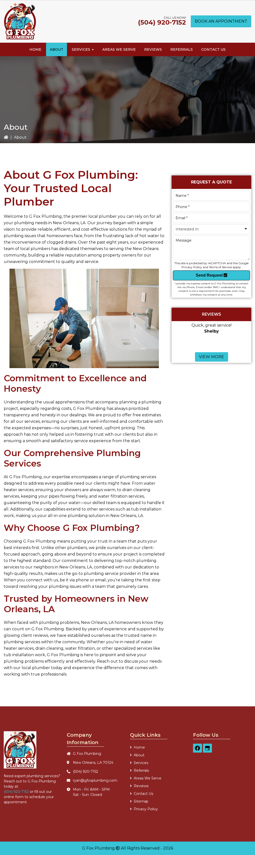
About (139, 755)
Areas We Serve (147, 778)
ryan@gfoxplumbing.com (95, 780)
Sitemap (141, 801)
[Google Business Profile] (207, 748)
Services (141, 763)
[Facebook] (197, 748)
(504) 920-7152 (162, 22)
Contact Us (143, 793)
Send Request (210, 275)
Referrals (141, 770)
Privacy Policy (192, 267)
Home (139, 747)
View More (211, 356)
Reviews (141, 786)
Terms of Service (220, 267)
